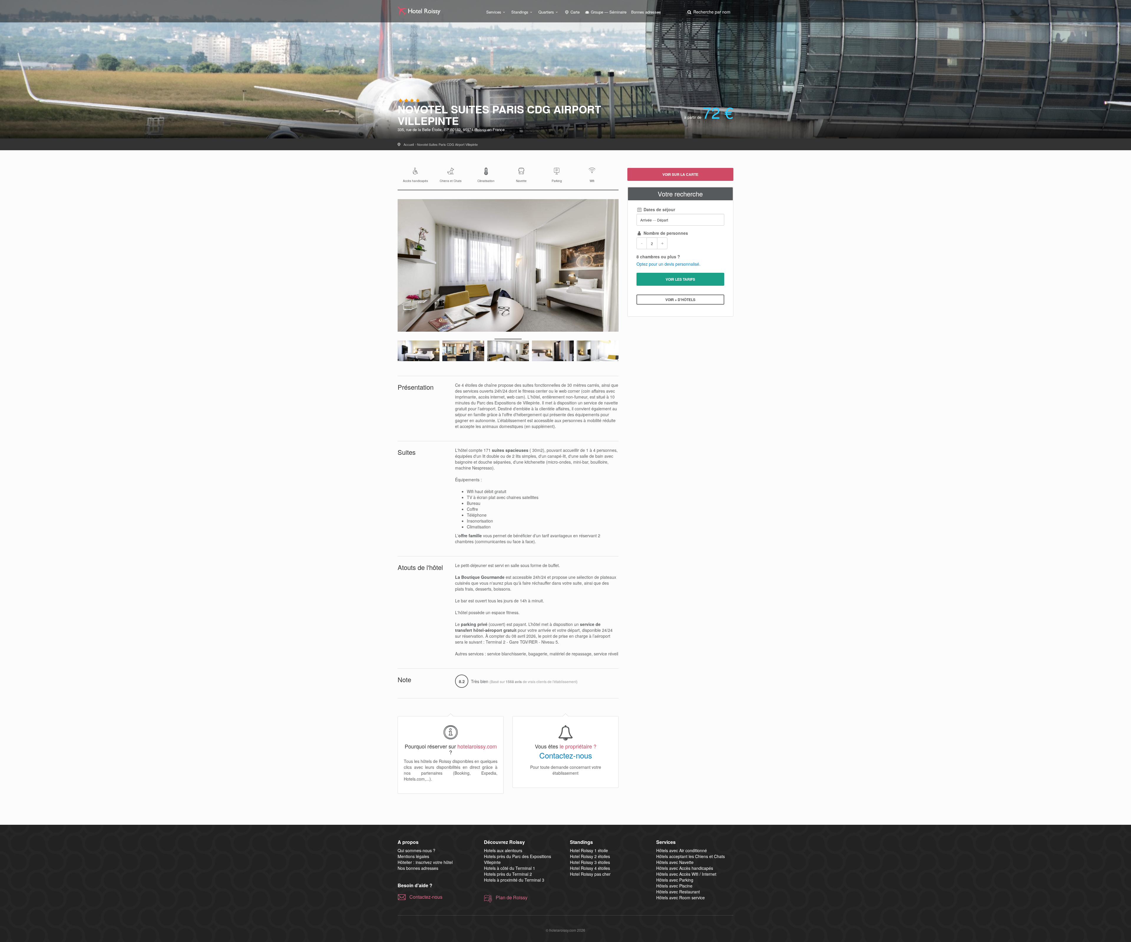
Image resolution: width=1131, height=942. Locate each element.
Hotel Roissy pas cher (590, 874)
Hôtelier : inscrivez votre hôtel (425, 862)
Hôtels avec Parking (674, 880)
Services (493, 12)
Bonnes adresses (646, 12)
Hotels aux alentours (503, 850)
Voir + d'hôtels (680, 299)
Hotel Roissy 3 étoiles (590, 862)
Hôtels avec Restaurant (678, 892)
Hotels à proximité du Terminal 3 (514, 880)
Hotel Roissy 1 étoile (589, 850)
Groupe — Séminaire (608, 12)
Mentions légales (413, 856)
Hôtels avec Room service (680, 897)
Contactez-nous (565, 755)
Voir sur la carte (680, 174)
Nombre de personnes (665, 233)
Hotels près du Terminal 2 (508, 874)
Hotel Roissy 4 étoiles (590, 868)
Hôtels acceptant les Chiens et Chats (690, 856)
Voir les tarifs (680, 279)
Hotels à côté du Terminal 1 (509, 868)
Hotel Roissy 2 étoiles (590, 856)
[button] (708, 12)
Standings (519, 12)
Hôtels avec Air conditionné (681, 850)
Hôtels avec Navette (675, 862)
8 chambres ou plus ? (658, 257)
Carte (574, 12)
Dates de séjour (658, 209)
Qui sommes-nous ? (416, 850)
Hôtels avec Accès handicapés (684, 868)
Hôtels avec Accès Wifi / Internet (686, 874)
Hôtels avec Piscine (674, 886)
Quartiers (546, 12)
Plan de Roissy (512, 897)
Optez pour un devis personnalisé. (668, 264)
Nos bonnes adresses (418, 868)
